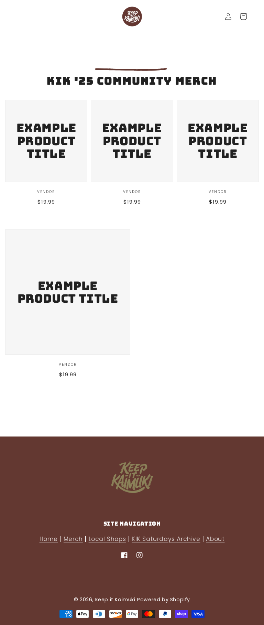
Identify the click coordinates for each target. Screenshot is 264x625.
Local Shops (107, 539)
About (215, 539)
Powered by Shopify (163, 599)
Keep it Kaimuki (115, 599)
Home (49, 539)
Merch (73, 539)
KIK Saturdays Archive (166, 539)
